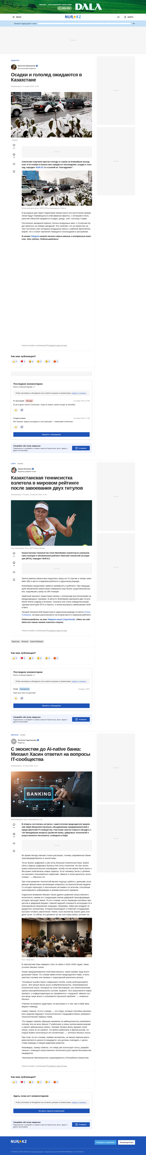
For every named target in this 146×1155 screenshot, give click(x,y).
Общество (15, 60)
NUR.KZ (39, 167)
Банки (22, 735)
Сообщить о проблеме (105, 1142)
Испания (25, 641)
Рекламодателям (126, 1142)
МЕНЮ (18, 17)
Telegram (35, 236)
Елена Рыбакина (36, 641)
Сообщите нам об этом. (57, 345)
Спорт (13, 464)
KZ (118, 17)
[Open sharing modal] (14, 164)
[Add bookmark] (14, 171)
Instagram (82, 448)
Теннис (20, 464)
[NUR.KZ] (73, 17)
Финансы (15, 735)
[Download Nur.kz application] (73, 7)
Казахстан (15, 641)
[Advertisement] (73, 40)
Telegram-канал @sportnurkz (61, 619)
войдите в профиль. (79, 393)
